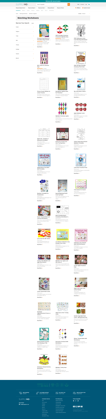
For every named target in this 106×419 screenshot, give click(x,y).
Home (17, 13)
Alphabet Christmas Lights (62, 116)
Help (43, 400)
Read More (39, 46)
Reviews (43, 405)
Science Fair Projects (59, 410)
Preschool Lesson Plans (60, 407)
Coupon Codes (44, 410)
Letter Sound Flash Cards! (43, 291)
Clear (32, 23)
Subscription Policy (45, 415)
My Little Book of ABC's (80, 91)
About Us (43, 409)
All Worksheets (51, 10)
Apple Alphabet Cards (79, 113)
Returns (43, 407)
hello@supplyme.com (24, 404)
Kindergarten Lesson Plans (60, 405)
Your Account (44, 402)
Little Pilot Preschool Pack (80, 167)
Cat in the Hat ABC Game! (43, 238)
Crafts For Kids (58, 403)
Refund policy (44, 414)
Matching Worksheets (23, 13)
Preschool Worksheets (60, 409)
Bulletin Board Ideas (59, 400)
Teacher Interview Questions (61, 412)
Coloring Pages (58, 402)
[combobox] (52, 4)
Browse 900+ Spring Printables (53, 1)
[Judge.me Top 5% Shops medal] (66, 385)
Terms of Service (45, 412)
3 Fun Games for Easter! (80, 189)
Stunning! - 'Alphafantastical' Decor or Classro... (44, 313)
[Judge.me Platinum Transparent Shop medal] (57, 385)
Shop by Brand (51, 7)
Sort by (79, 13)
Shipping (43, 403)
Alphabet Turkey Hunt (61, 367)
